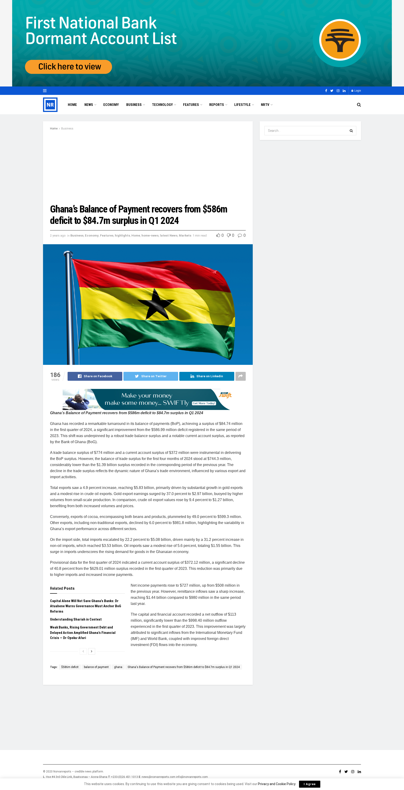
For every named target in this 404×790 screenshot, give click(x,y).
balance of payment (96, 667)
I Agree (310, 784)
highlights (122, 235)
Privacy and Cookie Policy (276, 784)
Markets (185, 235)
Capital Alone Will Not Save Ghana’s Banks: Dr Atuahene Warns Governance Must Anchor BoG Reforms (85, 606)
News (88, 105)
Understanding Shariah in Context (76, 619)
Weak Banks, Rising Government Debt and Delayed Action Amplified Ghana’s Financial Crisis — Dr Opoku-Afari (82, 632)
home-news (150, 235)
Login (357, 90)
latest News (168, 235)
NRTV (265, 105)
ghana (118, 667)
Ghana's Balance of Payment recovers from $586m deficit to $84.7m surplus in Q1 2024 (184, 667)
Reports (216, 105)
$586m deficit (70, 667)
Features (191, 105)
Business (134, 105)
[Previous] (83, 651)
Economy (111, 105)
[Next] (91, 651)
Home (72, 105)
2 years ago (58, 235)
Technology (162, 105)
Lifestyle (242, 105)
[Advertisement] (148, 166)
